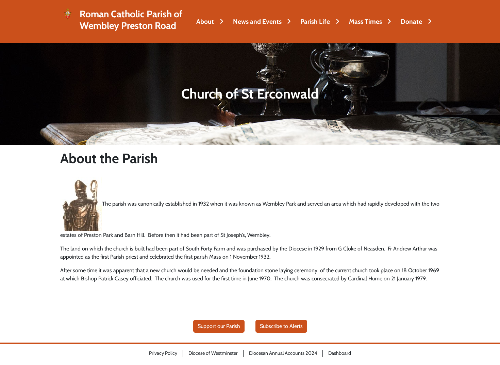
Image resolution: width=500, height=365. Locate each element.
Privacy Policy (163, 353)
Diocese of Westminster (213, 353)
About (205, 21)
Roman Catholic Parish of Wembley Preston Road (131, 19)
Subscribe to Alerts (281, 326)
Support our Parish (219, 326)
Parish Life (315, 21)
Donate (411, 21)
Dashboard (339, 353)
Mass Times (365, 21)
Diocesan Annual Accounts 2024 (283, 353)
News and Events (257, 21)
